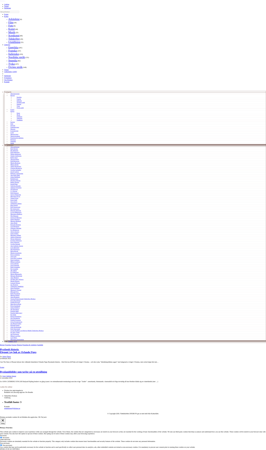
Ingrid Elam (14, 184)
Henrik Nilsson (14, 281)
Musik (11, 32)
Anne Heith (13, 223)
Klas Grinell (14, 205)
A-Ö (15, 341)
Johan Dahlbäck (15, 177)
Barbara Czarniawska (16, 173)
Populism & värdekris (16, 138)
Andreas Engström (15, 187)
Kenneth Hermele (15, 224)
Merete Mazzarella (16, 274)
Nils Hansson (14, 216)
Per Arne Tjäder (15, 332)
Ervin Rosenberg (15, 300)
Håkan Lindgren (15, 262)
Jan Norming (14, 284)
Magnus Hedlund (15, 221)
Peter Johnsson (14, 242)
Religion (13, 139)
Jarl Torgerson (14, 334)
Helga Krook (14, 251)
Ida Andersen (14, 150)
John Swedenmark (15, 327)
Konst (11, 28)
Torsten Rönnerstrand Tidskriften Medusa (22, 299)
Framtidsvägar (14, 127)
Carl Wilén (13, 337)
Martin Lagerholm (15, 253)
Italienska (13, 53)
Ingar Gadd (13, 200)
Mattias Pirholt (15, 295)
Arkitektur (14, 19)
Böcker (12, 95)
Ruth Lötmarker (15, 267)
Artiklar (6, 4)
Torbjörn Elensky (15, 186)
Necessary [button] (3, 435)
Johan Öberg (6, 356)
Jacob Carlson (14, 172)
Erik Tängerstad (15, 329)
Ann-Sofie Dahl (15, 175)
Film (10, 22)
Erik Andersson (15, 152)
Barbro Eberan (14, 182)
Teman (6, 6)
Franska (12, 50)
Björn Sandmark (15, 306)
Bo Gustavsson (14, 209)
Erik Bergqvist (14, 161)
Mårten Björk (14, 164)
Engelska (13, 47)
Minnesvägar (14, 134)
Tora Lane (13, 256)
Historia (12, 129)
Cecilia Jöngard (15, 244)
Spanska (12, 60)
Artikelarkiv (10, 72)
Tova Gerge (13, 202)
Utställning (14, 42)
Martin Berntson (15, 163)
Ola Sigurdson (14, 309)
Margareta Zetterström (17, 339)
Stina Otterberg (15, 288)
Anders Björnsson (15, 166)
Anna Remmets (15, 297)
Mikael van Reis (15, 336)
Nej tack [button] (44, 417)
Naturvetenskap (15, 136)
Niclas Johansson (15, 239)
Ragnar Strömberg (15, 316)
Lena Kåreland (14, 247)
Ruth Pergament (15, 293)
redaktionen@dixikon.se (12, 408)
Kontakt (6, 82)
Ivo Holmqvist (14, 230)
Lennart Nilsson (15, 283)
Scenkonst (13, 35)
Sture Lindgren (14, 260)
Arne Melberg (14, 277)
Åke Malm (13, 270)
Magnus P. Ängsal (15, 290)
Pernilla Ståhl (14, 311)
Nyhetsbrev (8, 78)
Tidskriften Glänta (16, 203)
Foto (10, 25)
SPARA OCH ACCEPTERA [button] (10, 449)
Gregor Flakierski (15, 194)
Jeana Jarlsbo (14, 233)
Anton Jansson (14, 232)
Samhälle (13, 141)
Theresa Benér (14, 159)
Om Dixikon (8, 80)
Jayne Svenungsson (16, 322)
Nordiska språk (16, 57)
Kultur (6, 16)
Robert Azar (14, 157)
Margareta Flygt (15, 196)
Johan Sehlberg (15, 307)
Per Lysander (14, 269)
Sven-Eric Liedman (16, 258)
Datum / (11, 341)
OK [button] (39, 417)
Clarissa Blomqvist (16, 168)
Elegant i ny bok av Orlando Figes (18, 351)
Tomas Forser (14, 198)
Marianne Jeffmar (15, 235)
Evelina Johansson (16, 240)
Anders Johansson (15, 237)
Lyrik (12, 132)
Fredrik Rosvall (15, 302)
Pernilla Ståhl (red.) (16, 313)
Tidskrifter (14, 38)
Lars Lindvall (14, 263)
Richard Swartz (15, 325)
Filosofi (12, 125)
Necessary (5, 437)
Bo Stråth (13, 315)
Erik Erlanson (14, 193)
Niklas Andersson (15, 154)
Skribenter (7, 8)
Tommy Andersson (16, 156)
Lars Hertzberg (14, 226)
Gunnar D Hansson (16, 217)
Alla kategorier (15, 94)
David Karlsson (15, 249)
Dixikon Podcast (15, 180)
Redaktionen (14, 179)
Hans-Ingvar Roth (15, 304)
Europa (12, 122)
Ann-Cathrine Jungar (16, 246)
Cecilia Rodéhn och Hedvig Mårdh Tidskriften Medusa (27, 330)
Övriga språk (15, 67)
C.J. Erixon (13, 191)
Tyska (11, 63)
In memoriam (14, 131)
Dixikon (2, 1)
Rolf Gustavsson (15, 207)
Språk (12, 143)
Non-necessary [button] (5, 443)
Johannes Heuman (15, 228)
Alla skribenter (14, 147)
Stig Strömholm (15, 318)
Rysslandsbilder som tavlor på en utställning (23, 371)
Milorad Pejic (14, 292)
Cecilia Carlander (15, 170)
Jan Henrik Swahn (15, 323)
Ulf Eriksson (14, 189)
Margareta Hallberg (16, 214)
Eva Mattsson (14, 272)
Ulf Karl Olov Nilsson (16, 279)
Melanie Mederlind (16, 276)
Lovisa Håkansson (15, 212)
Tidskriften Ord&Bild (16, 286)
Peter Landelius (15, 254)
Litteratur (7, 45)
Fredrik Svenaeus (15, 320)
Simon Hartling (15, 219)
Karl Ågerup (14, 149)
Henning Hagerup (15, 210)
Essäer (6, 14)
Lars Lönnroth (14, 265)
